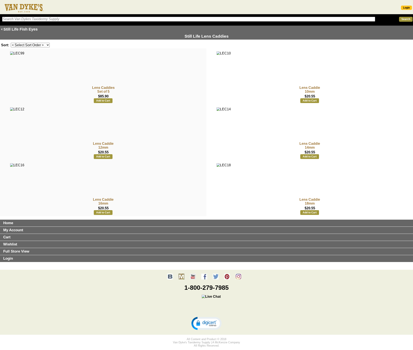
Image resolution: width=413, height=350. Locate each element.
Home (8, 223)
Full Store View (16, 251)
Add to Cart (103, 100)
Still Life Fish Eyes (20, 29)
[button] (206, 323)
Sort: (5, 45)
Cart (7, 237)
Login (406, 7)
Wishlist (10, 244)
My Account (13, 230)
